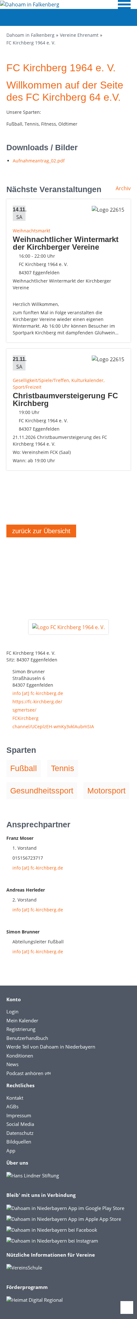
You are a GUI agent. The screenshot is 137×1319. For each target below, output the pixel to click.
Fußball (23, 768)
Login (12, 1011)
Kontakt (14, 1098)
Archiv (123, 188)
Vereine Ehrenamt (79, 35)
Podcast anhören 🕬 (28, 1073)
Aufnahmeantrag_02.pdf (39, 161)
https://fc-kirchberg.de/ (37, 702)
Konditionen (19, 1055)
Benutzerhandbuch (27, 1038)
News (12, 1064)
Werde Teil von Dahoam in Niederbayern (50, 1046)
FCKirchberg (25, 718)
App (10, 1150)
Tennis (62, 768)
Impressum (18, 1115)
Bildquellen (18, 1141)
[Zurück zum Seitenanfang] (126, 1307)
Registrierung (20, 1029)
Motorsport (106, 790)
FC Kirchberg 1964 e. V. (30, 43)
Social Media (20, 1124)
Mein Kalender (22, 1020)
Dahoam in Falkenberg (30, 35)
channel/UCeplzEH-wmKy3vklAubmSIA (53, 726)
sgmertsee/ (24, 710)
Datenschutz (19, 1133)
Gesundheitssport (41, 790)
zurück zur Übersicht (41, 531)
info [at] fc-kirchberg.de (37, 693)
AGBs (12, 1106)
